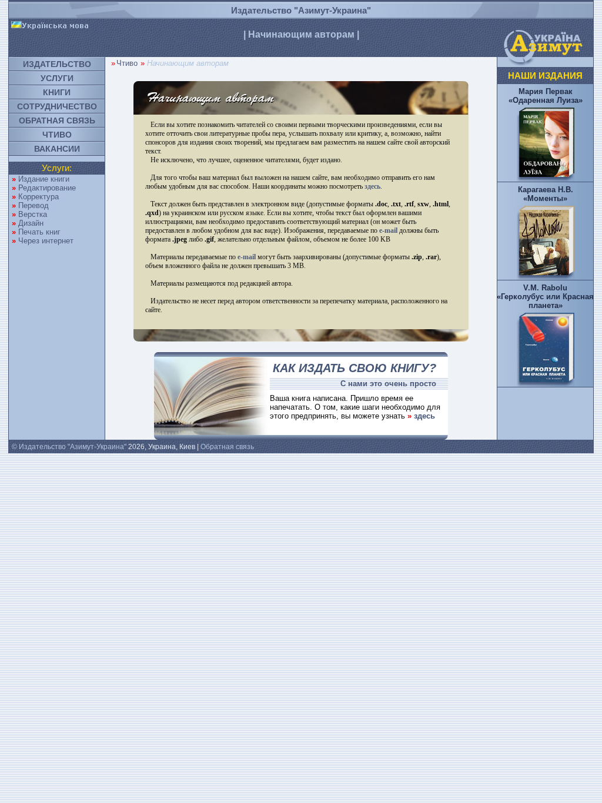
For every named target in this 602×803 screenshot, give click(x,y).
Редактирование (47, 187)
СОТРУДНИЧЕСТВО (57, 106)
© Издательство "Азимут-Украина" (69, 447)
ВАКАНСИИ (57, 148)
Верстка (32, 214)
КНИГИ (57, 92)
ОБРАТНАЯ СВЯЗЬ (57, 120)
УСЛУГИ (57, 78)
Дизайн (31, 223)
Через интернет (45, 240)
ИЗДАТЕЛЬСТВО (57, 64)
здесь (372, 186)
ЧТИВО (57, 134)
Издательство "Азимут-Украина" (301, 10)
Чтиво (127, 63)
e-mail (388, 230)
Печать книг (39, 231)
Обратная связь (227, 447)
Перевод (33, 205)
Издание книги (43, 179)
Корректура (38, 196)
